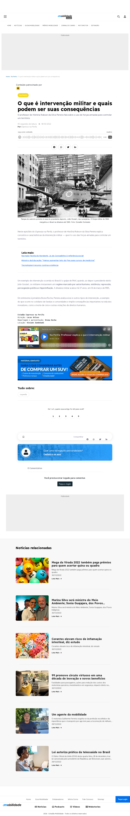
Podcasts (59, 806)
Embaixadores (57, 799)
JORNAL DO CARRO (68, 25)
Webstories (94, 806)
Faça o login (65, 484)
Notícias (41, 806)
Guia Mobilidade (41, 799)
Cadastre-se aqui (52, 454)
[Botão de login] (125, 17)
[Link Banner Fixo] (65, 368)
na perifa (23, 394)
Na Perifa (14, 76)
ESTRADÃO (95, 25)
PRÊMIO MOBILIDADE (50, 25)
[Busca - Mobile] (119, 17)
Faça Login (122, 799)
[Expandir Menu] (5, 16)
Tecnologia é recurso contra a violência (39, 265)
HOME (9, 25)
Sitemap (101, 799)
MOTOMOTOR (83, 25)
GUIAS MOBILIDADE (32, 25)
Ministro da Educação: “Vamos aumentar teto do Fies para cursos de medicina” (58, 260)
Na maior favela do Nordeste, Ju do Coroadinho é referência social (52, 256)
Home (8, 76)
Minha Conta (73, 799)
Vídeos (76, 806)
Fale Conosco (87, 799)
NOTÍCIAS (18, 25)
